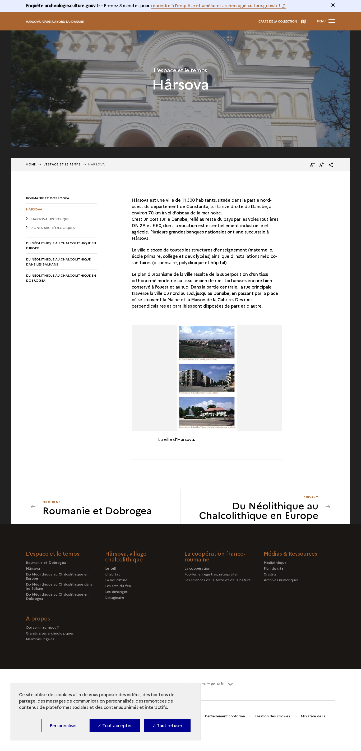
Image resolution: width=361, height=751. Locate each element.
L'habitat (112, 574)
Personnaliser (63, 725)
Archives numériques (281, 579)
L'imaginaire (114, 597)
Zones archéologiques (53, 227)
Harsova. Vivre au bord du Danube (55, 22)
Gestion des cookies (272, 716)
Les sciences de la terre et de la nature (217, 579)
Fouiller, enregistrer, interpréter (211, 574)
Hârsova (34, 209)
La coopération (197, 568)
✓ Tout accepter (115, 725)
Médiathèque (275, 562)
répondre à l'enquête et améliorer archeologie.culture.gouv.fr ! (215, 5)
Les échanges (116, 591)
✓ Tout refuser (167, 725)
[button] (331, 164)
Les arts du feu (118, 585)
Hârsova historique (50, 219)
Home (31, 164)
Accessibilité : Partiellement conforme (213, 716)
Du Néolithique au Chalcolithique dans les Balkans (58, 261)
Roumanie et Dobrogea (47, 198)
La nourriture (116, 579)
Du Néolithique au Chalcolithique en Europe (61, 245)
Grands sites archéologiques (50, 633)
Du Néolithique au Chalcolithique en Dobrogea (61, 277)
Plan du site (274, 568)
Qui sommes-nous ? (42, 627)
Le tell (110, 568)
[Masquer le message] (333, 5)
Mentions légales (40, 638)
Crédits (270, 574)
